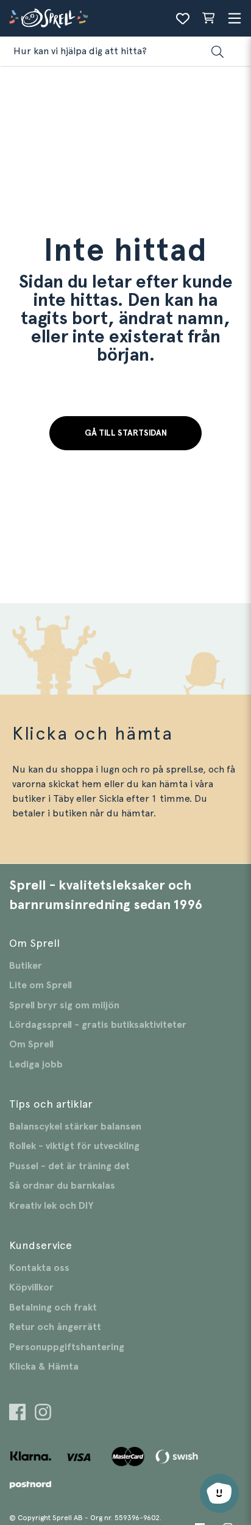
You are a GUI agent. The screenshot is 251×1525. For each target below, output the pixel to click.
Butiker (25, 966)
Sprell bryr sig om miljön (64, 1005)
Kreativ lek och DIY (51, 1206)
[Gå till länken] (17, 1414)
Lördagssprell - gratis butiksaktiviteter (97, 1025)
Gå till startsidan (126, 433)
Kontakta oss (39, 1268)
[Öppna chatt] (219, 1493)
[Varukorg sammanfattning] (208, 18)
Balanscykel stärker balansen (75, 1126)
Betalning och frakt (53, 1307)
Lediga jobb (36, 1064)
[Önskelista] (182, 18)
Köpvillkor (31, 1287)
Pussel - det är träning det (69, 1166)
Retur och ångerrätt (55, 1327)
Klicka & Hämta (44, 1366)
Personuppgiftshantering (66, 1347)
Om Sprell (31, 1044)
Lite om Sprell (40, 985)
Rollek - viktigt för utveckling (74, 1146)
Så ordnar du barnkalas (62, 1186)
